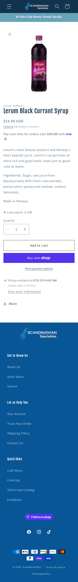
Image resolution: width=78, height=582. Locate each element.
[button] (9, 6)
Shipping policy (41, 573)
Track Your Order (19, 423)
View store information (24, 291)
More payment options (39, 268)
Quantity (9, 221)
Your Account (16, 414)
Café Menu (15, 470)
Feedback (14, 500)
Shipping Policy (18, 433)
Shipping (8, 126)
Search (12, 386)
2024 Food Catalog (20, 490)
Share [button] (13, 304)
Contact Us (15, 443)
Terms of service (55, 567)
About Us (13, 367)
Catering (13, 480)
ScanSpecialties (31, 567)
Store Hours (15, 377)
